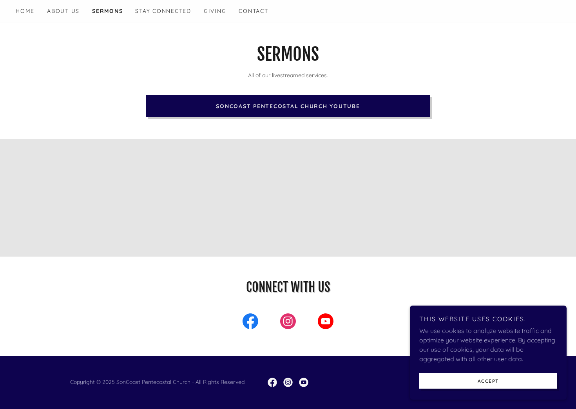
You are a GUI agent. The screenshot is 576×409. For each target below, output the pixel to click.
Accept (488, 381)
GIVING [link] (215, 10)
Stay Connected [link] (163, 10)
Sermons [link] (107, 10)
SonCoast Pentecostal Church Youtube (288, 106)
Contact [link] (253, 10)
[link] (250, 323)
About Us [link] (63, 10)
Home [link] (25, 10)
